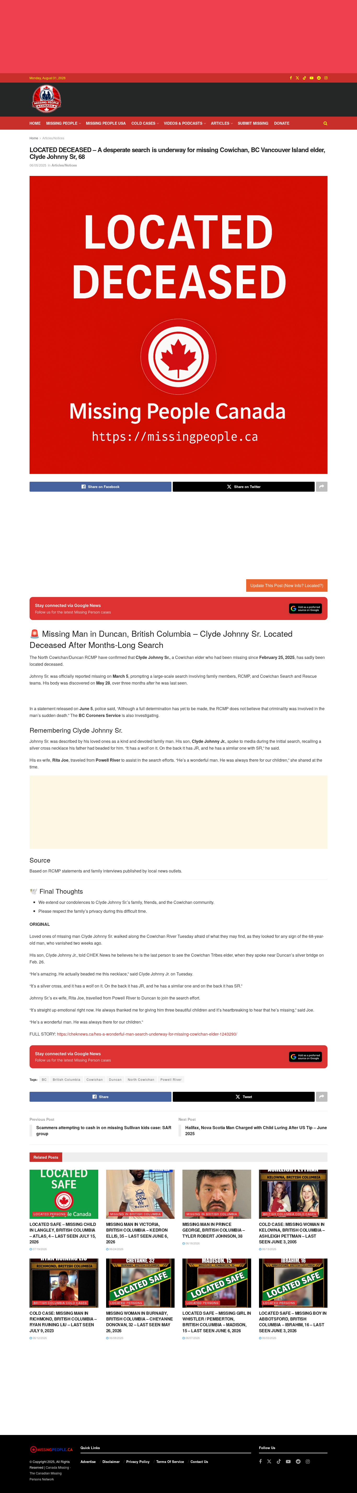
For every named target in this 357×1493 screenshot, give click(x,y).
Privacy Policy (137, 1461)
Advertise (88, 1461)
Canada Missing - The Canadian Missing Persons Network (50, 1473)
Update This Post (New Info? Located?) (286, 585)
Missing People (61, 123)
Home (35, 123)
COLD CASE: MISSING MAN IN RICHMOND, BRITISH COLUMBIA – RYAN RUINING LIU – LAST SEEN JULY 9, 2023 (63, 1322)
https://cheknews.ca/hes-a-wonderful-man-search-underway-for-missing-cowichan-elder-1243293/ (147, 1034)
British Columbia (66, 1079)
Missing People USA (106, 123)
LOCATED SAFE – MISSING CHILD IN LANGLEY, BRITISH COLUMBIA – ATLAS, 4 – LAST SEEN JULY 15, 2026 (63, 1233)
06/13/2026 (268, 1249)
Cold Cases (143, 123)
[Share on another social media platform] (321, 487)
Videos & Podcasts (183, 123)
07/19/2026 (39, 1249)
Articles (220, 123)
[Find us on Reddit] (319, 78)
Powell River (171, 1079)
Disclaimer (111, 1461)
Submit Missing (253, 123)
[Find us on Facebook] (291, 78)
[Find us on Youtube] (311, 78)
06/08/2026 (115, 1338)
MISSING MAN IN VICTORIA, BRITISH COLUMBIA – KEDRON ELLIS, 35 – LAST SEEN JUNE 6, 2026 (137, 1233)
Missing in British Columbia (135, 1214)
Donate (281, 123)
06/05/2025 (38, 165)
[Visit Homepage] (47, 100)
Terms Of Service (170, 1461)
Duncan (115, 1079)
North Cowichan (141, 1079)
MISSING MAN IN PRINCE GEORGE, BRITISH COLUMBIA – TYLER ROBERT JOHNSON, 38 (213, 1230)
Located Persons (50, 1214)
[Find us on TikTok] (304, 78)
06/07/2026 (192, 1338)
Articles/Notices (53, 138)
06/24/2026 (115, 1249)
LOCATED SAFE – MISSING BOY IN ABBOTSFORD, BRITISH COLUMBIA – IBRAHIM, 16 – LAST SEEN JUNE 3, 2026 (293, 1322)
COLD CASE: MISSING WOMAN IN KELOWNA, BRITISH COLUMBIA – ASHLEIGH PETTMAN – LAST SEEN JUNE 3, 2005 (292, 1233)
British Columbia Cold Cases (289, 1214)
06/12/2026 (39, 1338)
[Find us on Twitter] (297, 78)
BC (44, 1079)
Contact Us (199, 1461)
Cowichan (95, 1079)
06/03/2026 (268, 1338)
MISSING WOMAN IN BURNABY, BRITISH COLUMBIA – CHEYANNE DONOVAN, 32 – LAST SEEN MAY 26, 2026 (139, 1322)
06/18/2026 (192, 1243)
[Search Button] (325, 123)
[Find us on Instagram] (325, 78)
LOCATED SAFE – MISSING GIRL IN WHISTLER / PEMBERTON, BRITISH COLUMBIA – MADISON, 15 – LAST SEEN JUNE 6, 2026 (216, 1322)
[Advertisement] (178, 36)
